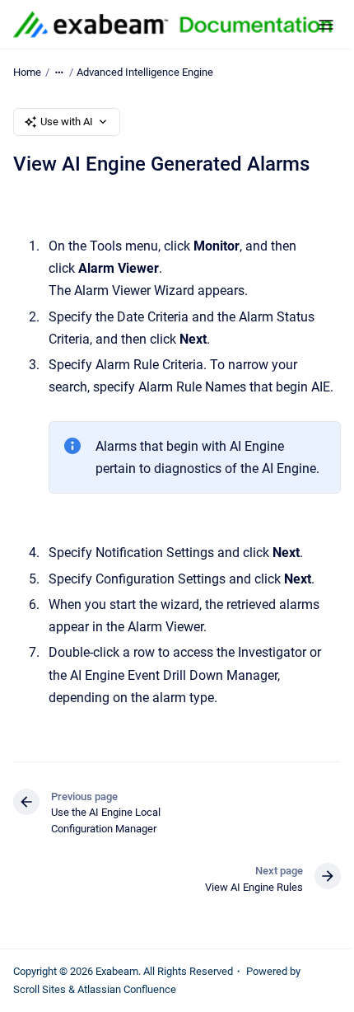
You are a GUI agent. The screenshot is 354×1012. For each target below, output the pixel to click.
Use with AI (66, 121)
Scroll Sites (39, 989)
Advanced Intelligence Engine (145, 72)
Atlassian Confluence (126, 989)
